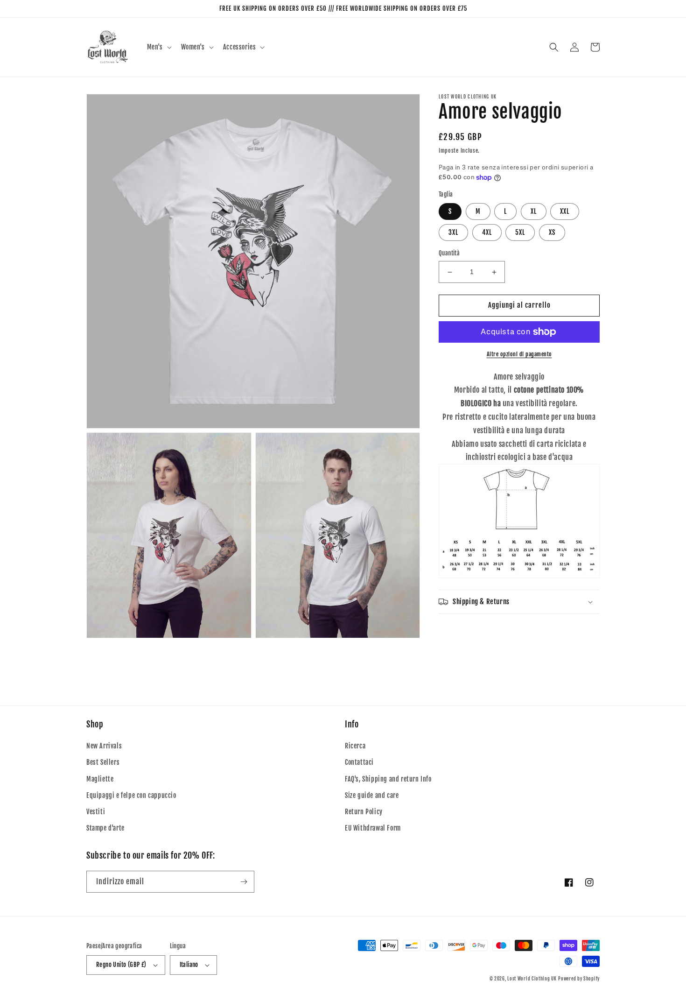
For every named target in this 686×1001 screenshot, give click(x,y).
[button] (158, 47)
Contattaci (359, 762)
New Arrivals (104, 746)
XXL (564, 212)
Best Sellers (102, 762)
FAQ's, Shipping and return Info (388, 779)
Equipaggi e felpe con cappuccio (131, 795)
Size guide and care (372, 795)
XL (534, 212)
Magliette (99, 779)
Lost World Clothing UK (531, 978)
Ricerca (355, 746)
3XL (453, 233)
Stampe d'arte (105, 828)
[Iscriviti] (243, 882)
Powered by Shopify (579, 978)
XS (552, 233)
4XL (487, 233)
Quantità (449, 253)
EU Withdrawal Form (373, 828)
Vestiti (95, 812)
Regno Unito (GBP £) (121, 964)
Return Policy (364, 812)
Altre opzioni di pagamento (519, 354)
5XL (520, 233)
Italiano (189, 964)
